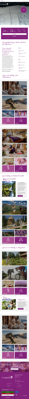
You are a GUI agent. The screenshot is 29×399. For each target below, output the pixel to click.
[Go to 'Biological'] (14, 150)
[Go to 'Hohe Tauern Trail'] (21, 284)
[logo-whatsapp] (16, 394)
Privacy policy (8, 397)
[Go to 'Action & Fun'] (21, 233)
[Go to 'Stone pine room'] (14, 136)
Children (24, 29)
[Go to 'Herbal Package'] (14, 259)
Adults (19, 29)
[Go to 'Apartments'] (8, 161)
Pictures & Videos (9, 383)
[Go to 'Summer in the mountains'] (14, 208)
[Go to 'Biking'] (14, 273)
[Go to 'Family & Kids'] (14, 222)
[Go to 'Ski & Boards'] (14, 103)
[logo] (4, 3)
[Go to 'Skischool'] (21, 113)
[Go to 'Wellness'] (21, 161)
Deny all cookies (8, 393)
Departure (11, 29)
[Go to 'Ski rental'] (8, 113)
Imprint (18, 383)
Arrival (4, 29)
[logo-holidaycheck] (17, 392)
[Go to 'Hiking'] (8, 233)
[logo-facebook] (14, 394)
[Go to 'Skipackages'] (14, 88)
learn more (21, 308)
